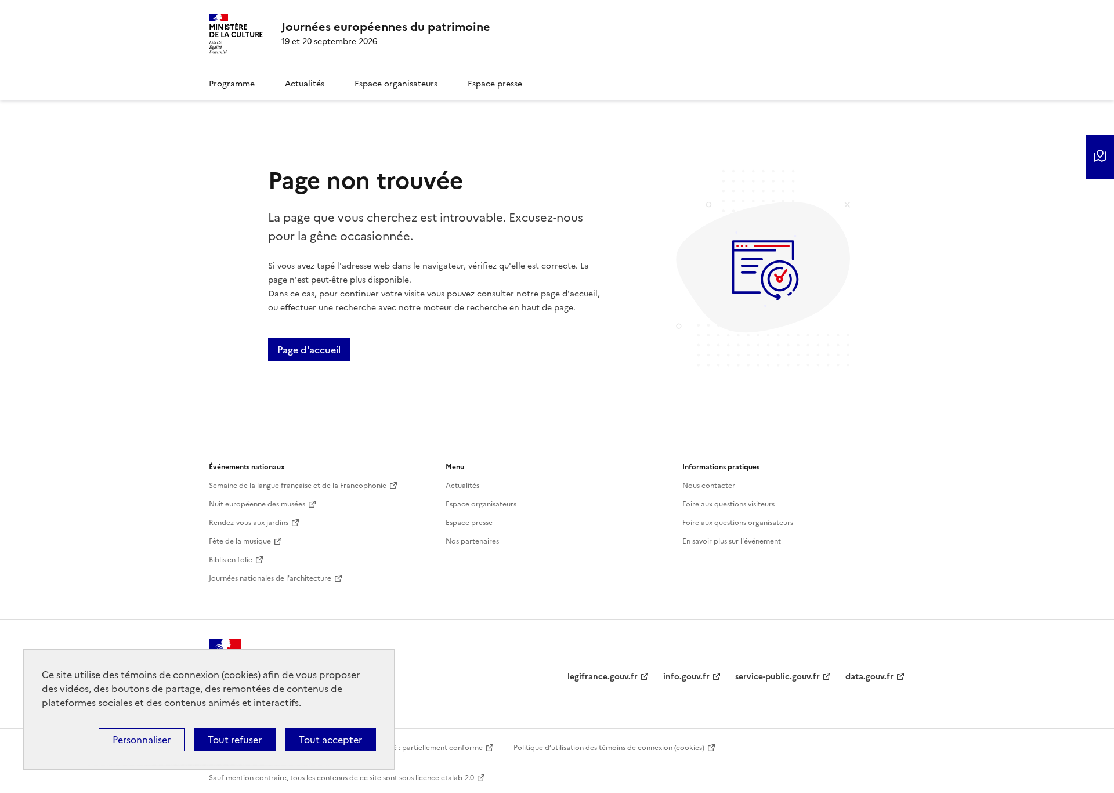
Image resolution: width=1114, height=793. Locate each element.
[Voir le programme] (1100, 157)
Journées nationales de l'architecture (270, 578)
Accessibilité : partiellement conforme (419, 748)
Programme (232, 84)
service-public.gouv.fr (777, 677)
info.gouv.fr (686, 677)
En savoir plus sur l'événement (731, 541)
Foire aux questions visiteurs (728, 504)
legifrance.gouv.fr (602, 677)
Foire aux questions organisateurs (737, 522)
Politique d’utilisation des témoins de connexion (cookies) (608, 748)
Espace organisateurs (396, 84)
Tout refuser (235, 740)
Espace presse (495, 84)
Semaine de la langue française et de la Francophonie (297, 485)
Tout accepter (330, 740)
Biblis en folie (230, 560)
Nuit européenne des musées (257, 504)
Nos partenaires (472, 541)
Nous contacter (708, 485)
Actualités (304, 84)
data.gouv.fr (869, 677)
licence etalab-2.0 (444, 778)
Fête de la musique (240, 541)
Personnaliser (142, 740)
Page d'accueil (309, 350)
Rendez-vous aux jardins (248, 522)
